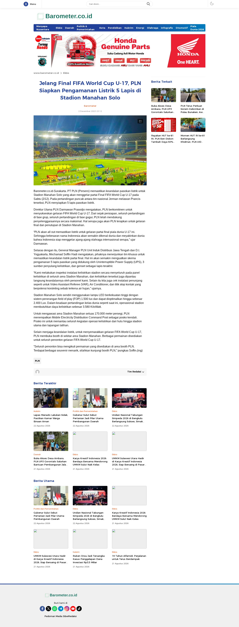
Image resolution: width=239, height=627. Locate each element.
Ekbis (66, 73)
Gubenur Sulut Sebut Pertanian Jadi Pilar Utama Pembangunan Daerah (88, 418)
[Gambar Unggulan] (90, 184)
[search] (149, 4)
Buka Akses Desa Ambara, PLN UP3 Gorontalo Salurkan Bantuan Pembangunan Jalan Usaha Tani (50, 463)
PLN (37, 360)
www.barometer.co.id (46, 73)
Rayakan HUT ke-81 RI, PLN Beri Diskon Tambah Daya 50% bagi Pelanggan (162, 140)
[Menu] (26, 4)
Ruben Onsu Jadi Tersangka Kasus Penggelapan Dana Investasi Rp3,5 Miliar (89, 559)
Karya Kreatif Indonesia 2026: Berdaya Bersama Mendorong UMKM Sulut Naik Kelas (90, 461)
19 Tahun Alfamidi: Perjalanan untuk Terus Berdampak (129, 557)
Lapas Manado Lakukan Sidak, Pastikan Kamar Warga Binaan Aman (51, 418)
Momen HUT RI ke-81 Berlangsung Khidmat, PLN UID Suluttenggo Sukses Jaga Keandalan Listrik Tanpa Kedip (193, 143)
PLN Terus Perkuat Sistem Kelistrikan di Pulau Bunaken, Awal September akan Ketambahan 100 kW (193, 112)
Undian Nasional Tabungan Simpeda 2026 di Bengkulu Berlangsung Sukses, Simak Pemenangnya (127, 420)
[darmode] (212, 3)
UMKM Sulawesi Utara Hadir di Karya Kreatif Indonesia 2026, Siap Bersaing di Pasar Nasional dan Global (128, 463)
